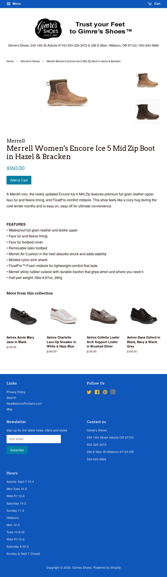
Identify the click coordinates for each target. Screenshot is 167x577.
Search (11, 397)
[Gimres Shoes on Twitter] (89, 393)
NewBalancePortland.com (24, 403)
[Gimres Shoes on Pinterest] (105, 393)
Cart (157, 3)
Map (9, 409)
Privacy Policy (16, 392)
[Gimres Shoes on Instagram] (112, 393)
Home (10, 61)
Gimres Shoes (82, 567)
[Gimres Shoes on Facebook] (97, 393)
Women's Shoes (30, 61)
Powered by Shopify (107, 567)
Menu (16, 3)
